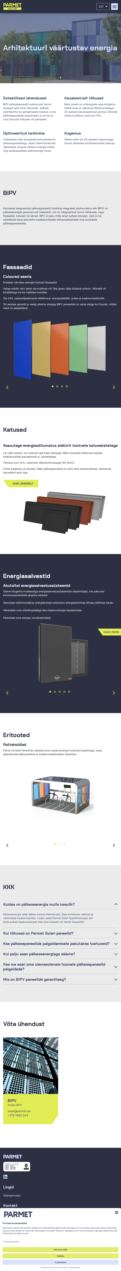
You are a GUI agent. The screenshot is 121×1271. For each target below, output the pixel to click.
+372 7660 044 (18, 1115)
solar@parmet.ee (19, 1111)
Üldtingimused (11, 1195)
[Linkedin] (5, 1177)
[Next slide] (113, 387)
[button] (114, 6)
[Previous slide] (7, 387)
